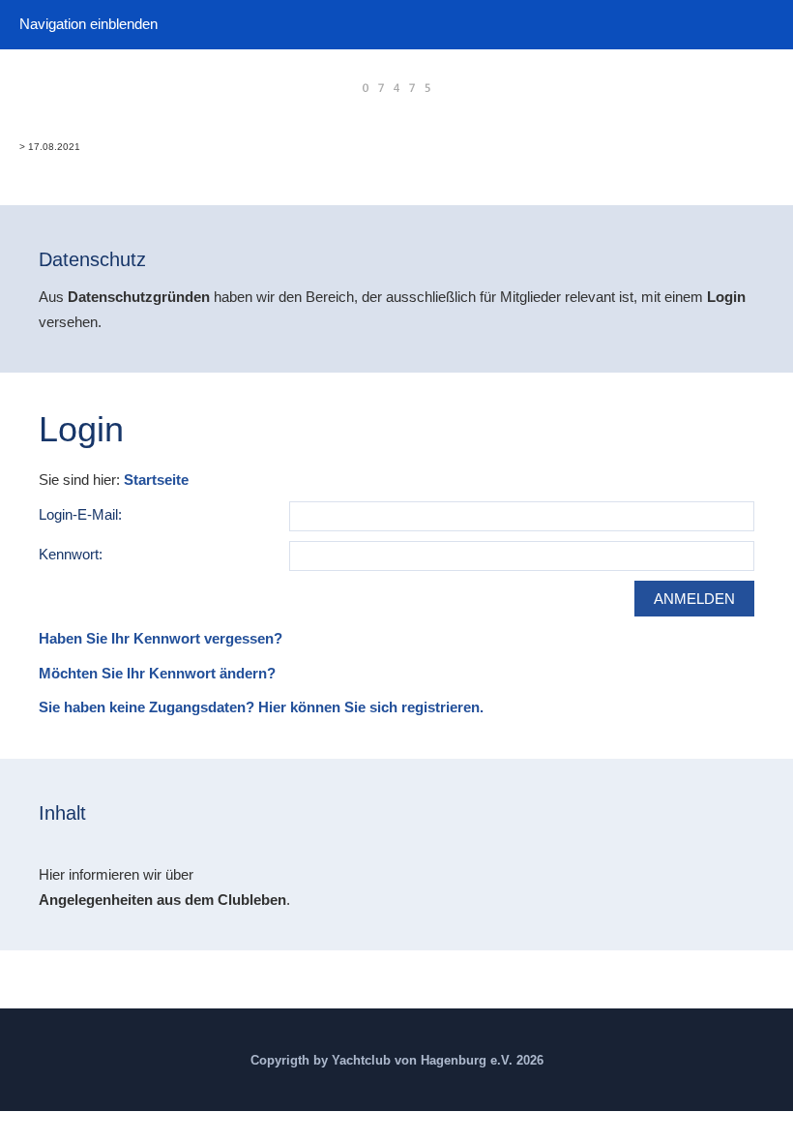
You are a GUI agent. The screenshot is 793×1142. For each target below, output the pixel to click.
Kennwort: (71, 554)
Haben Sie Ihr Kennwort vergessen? (160, 638)
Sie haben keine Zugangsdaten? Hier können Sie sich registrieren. (261, 707)
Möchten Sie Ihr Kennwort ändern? (157, 673)
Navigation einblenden (88, 23)
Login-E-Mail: (80, 514)
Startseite (156, 479)
